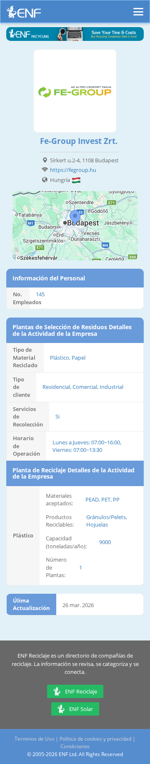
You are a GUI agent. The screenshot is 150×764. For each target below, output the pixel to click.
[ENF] (24, 14)
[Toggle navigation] (138, 7)
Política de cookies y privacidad (95, 738)
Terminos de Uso (34, 738)
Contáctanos (75, 746)
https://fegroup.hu (73, 170)
